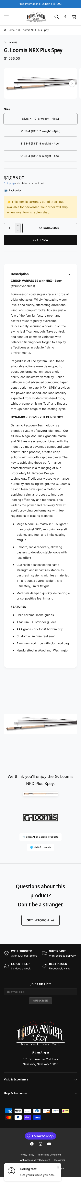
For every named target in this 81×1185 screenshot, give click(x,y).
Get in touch (38, 920)
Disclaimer (59, 1160)
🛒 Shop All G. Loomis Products (40, 836)
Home (11, 30)
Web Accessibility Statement (35, 1160)
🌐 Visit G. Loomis (40, 847)
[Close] (58, 1167)
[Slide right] (72, 83)
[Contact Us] (65, 16)
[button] (6, 16)
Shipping (9, 183)
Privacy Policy (27, 1154)
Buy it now (40, 239)
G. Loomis (10, 42)
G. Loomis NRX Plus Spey (33, 30)
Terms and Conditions (49, 1154)
